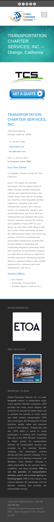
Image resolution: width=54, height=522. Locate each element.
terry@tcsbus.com (17, 151)
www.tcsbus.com (16, 146)
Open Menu (44, 14)
